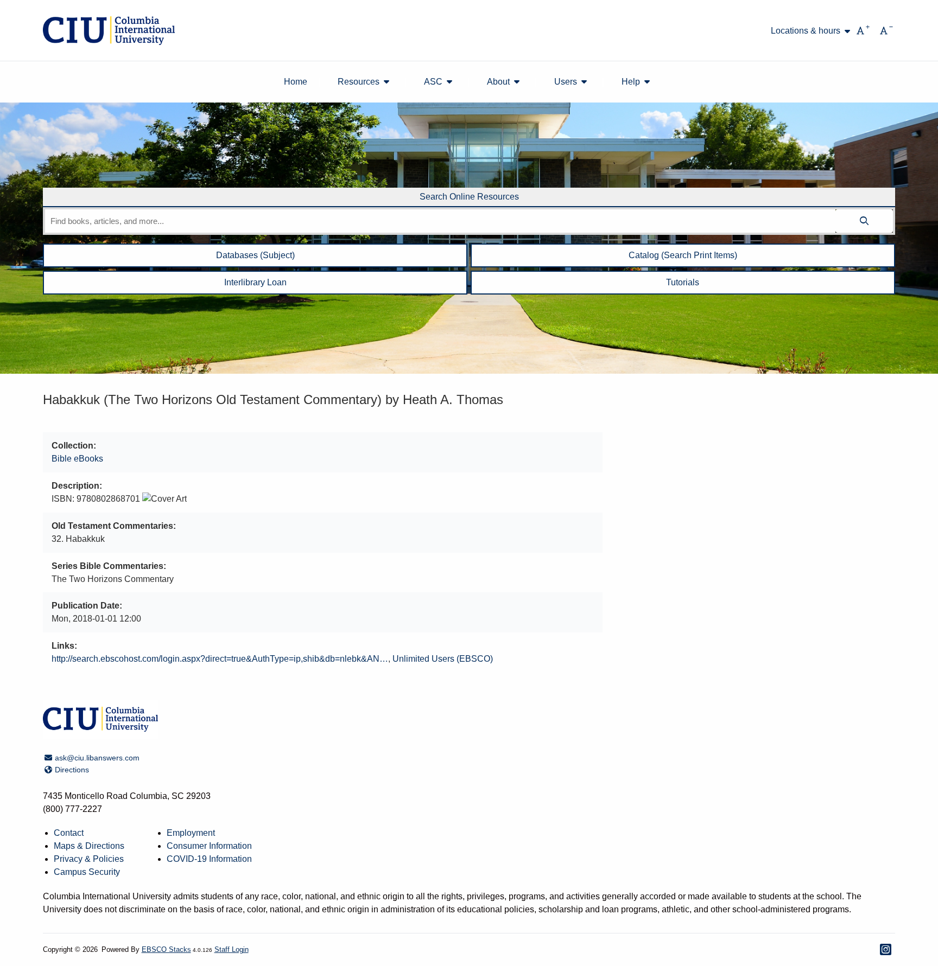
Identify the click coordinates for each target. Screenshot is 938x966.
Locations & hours (805, 31)
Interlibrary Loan (255, 282)
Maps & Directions (89, 845)
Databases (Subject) (255, 255)
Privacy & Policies (89, 858)
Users (565, 81)
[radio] (469, 197)
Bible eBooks (77, 458)
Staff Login (231, 949)
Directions (71, 769)
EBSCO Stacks (166, 949)
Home (295, 81)
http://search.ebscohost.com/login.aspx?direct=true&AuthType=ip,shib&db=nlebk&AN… (220, 658)
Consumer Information (209, 845)
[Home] (109, 30)
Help (631, 81)
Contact (69, 832)
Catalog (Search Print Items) (683, 255)
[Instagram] (885, 949)
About (498, 81)
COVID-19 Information (209, 858)
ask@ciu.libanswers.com (97, 757)
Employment (191, 832)
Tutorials (682, 282)
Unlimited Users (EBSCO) (442, 658)
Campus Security (87, 872)
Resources (358, 81)
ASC (433, 81)
